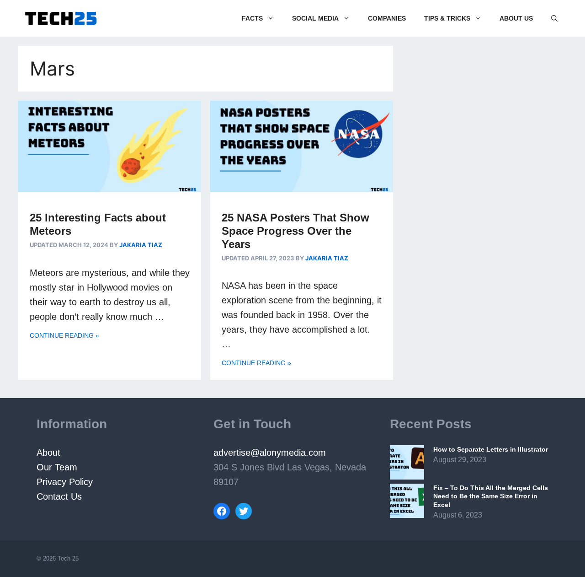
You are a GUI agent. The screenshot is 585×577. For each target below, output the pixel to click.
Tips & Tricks (447, 18)
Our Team (57, 467)
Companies (387, 18)
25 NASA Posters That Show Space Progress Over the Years (295, 230)
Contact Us (59, 496)
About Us (516, 18)
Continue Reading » (64, 335)
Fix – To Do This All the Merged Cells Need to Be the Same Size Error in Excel (490, 496)
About (48, 453)
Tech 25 (68, 558)
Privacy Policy (66, 482)
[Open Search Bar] (554, 18)
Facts (252, 18)
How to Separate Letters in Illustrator (490, 449)
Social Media (315, 18)
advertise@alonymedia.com (269, 453)
